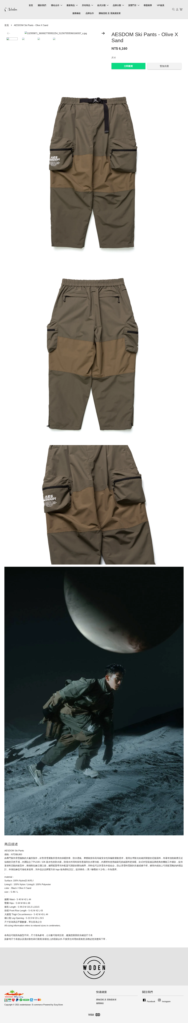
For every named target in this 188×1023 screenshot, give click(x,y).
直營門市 (132, 5)
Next (103, 33)
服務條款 (76, 13)
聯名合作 (55, 5)
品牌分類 (117, 5)
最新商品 (71, 5)
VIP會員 (160, 5)
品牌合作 (90, 13)
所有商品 (86, 5)
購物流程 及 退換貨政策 (110, 13)
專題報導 (148, 5)
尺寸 (113, 57)
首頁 (31, 5)
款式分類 (101, 5)
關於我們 (42, 5)
